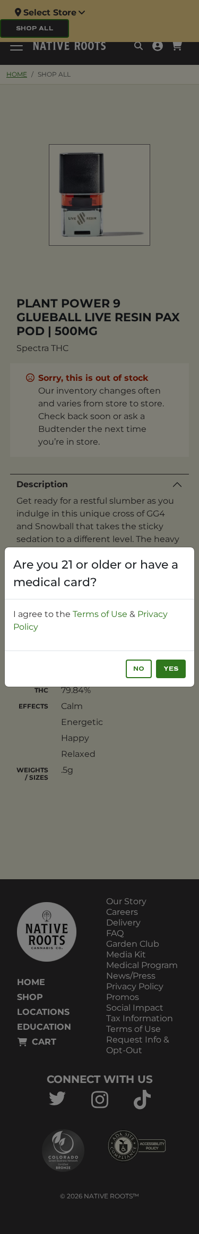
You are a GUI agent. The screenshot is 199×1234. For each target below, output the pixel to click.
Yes (170, 669)
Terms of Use (100, 614)
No (138, 669)
